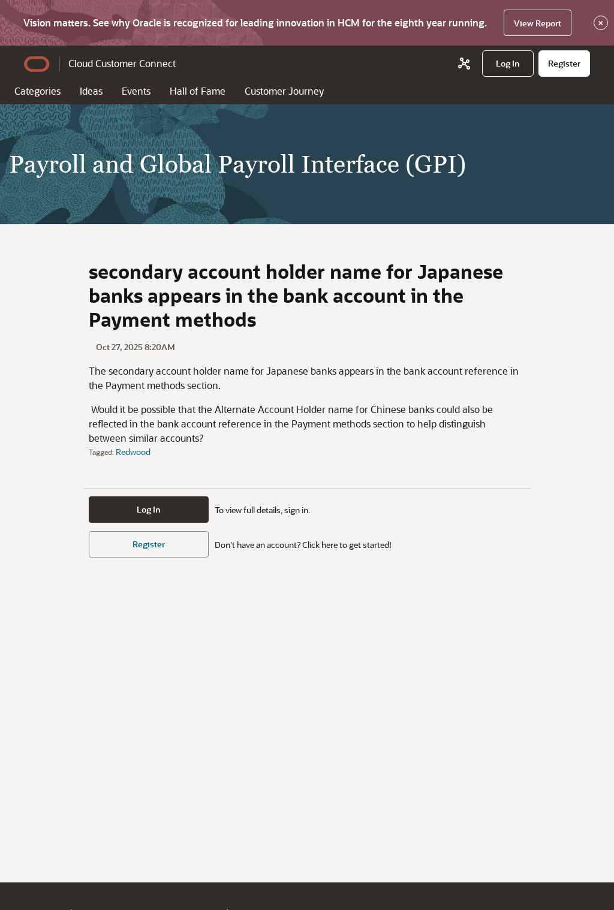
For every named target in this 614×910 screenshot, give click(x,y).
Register (149, 544)
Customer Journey (284, 91)
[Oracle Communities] (464, 63)
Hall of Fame (197, 91)
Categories (37, 91)
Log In (149, 509)
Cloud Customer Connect (122, 63)
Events (136, 91)
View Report (537, 23)
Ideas (91, 91)
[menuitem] (508, 63)
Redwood (133, 451)
